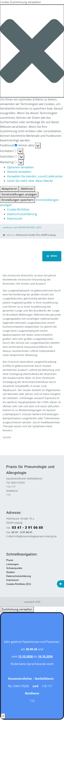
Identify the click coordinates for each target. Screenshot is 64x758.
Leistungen (12, 564)
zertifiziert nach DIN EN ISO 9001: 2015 (22, 227)
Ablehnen (27, 189)
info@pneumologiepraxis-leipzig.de (35, 536)
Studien (10, 572)
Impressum (14, 218)
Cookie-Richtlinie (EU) (18, 584)
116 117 (10, 486)
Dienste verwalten (19, 172)
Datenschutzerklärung (22, 214)
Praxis (9, 560)
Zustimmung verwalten (16, 609)
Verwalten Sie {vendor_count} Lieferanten (35, 176)
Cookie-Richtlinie (18, 209)
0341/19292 (18, 482)
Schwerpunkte (14, 568)
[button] (32, 51)
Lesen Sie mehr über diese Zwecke (30, 181)
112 (8, 494)
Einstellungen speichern (17, 200)
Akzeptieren (9, 189)
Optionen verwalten (20, 167)
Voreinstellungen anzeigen (19, 194)
